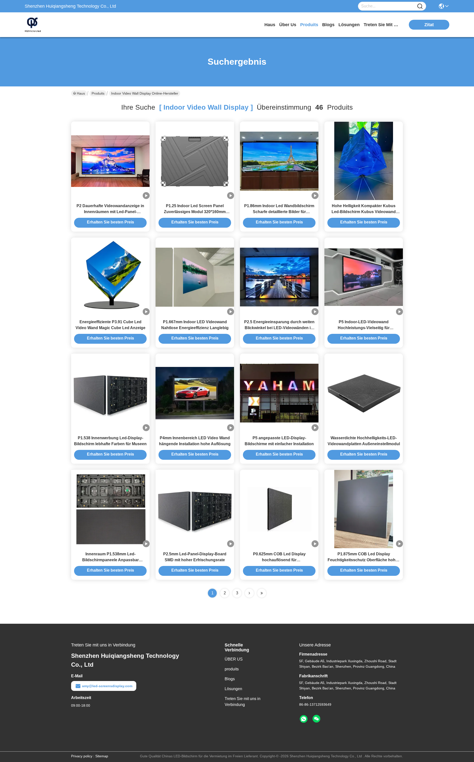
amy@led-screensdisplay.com (107, 686)
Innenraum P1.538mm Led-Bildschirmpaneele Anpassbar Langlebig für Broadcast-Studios (110, 560)
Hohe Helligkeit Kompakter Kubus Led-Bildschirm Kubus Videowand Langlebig (364, 212)
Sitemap (101, 756)
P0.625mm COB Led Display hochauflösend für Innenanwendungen (279, 560)
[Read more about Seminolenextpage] (249, 593)
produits (309, 24)
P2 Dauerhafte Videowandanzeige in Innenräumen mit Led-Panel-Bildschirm (110, 212)
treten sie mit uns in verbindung (382, 24)
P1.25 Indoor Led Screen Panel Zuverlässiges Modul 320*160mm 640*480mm (195, 212)
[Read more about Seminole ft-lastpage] (261, 593)
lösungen (349, 24)
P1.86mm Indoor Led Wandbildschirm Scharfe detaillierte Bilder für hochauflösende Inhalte (279, 212)
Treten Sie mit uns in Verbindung (242, 702)
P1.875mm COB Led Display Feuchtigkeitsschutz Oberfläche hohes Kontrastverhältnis (364, 560)
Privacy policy (81, 756)
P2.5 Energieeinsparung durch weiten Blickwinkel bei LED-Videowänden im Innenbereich (279, 328)
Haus (269, 24)
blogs (328, 24)
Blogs (230, 679)
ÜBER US (234, 659)
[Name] (420, 6)
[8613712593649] (303, 719)
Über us (287, 24)
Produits (98, 93)
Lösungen (233, 689)
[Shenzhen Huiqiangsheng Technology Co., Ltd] (52, 24)
